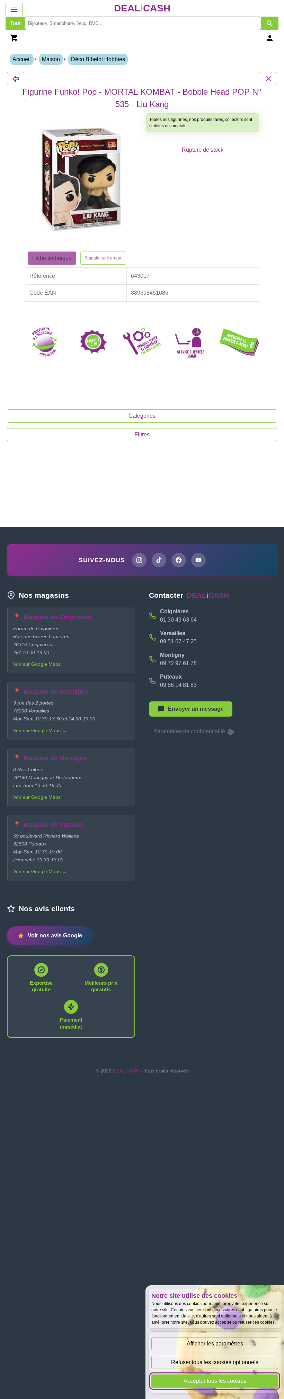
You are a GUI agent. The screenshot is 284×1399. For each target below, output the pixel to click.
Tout (15, 23)
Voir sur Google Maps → (40, 664)
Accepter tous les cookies (215, 1381)
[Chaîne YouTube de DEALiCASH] (198, 560)
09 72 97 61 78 (178, 663)
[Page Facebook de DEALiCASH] (178, 560)
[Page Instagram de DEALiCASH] (139, 560)
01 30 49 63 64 (178, 620)
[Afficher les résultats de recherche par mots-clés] (269, 23)
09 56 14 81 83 (178, 685)
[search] (143, 23)
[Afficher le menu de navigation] (14, 9)
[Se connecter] (269, 38)
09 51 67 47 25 (178, 641)
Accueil (21, 59)
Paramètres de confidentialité (190, 731)
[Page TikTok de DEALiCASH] (159, 560)
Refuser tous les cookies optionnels (214, 1362)
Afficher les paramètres (215, 1343)
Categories (142, 416)
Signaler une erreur (103, 258)
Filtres (142, 434)
